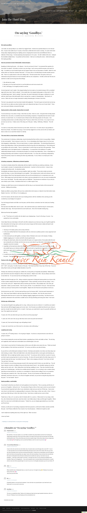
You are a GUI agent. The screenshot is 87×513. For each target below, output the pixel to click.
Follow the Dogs (50, 10)
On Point (71, 10)
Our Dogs (42, 10)
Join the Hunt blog (62, 10)
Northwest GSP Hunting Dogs (15, 3)
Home (36, 10)
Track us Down (82, 10)
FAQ (76, 10)
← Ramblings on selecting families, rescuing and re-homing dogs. (14, 421)
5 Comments (40, 35)
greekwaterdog (30, 35)
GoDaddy (34, 510)
